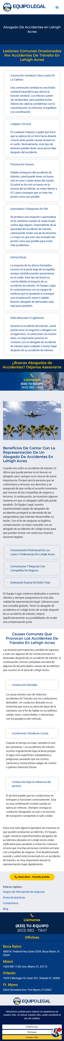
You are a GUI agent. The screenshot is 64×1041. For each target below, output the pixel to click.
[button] (57, 7)
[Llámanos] (32, 375)
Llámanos (32, 380)
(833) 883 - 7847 (32, 928)
